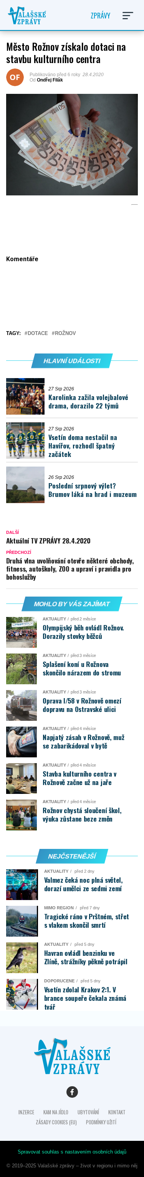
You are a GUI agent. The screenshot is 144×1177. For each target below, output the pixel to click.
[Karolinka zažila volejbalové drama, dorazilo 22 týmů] (27, 396)
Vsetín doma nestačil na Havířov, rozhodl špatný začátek (82, 445)
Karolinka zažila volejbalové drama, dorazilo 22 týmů (88, 401)
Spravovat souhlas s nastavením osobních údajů (72, 1152)
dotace (38, 333)
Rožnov (65, 333)
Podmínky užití (101, 1122)
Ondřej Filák (50, 80)
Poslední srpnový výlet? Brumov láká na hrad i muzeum (92, 489)
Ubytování (88, 1112)
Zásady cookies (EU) (56, 1122)
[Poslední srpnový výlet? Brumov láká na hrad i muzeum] (27, 485)
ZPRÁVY (100, 15)
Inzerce (26, 1112)
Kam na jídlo (55, 1112)
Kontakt (117, 1112)
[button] (128, 15)
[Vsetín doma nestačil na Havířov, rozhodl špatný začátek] (27, 440)
